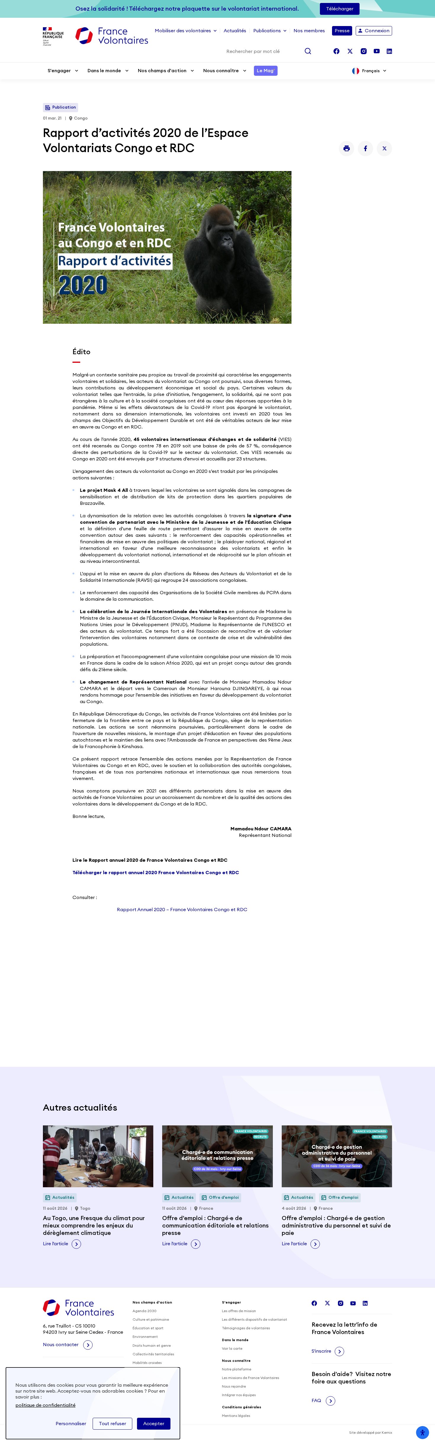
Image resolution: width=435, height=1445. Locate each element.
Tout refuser (112, 1423)
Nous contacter (61, 1344)
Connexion (377, 30)
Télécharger (339, 9)
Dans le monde (104, 70)
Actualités (235, 30)
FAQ (317, 1400)
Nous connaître (221, 70)
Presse (342, 30)
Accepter (153, 1423)
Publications (267, 30)
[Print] (346, 148)
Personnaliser (71, 1423)
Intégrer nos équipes (239, 1395)
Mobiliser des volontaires (183, 30)
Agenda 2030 (145, 1311)
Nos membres (309, 30)
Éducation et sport (148, 1328)
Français (371, 71)
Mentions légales (236, 1415)
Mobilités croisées (147, 1363)
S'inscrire (321, 1351)
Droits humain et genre (152, 1345)
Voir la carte (232, 1348)
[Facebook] (365, 148)
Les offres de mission (239, 1311)
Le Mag (266, 70)
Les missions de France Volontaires (250, 1378)
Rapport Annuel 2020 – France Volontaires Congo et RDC (182, 909)
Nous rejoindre (234, 1386)
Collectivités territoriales (153, 1354)
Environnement (145, 1336)
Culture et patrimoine (151, 1319)
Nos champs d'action (162, 70)
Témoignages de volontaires (246, 1328)
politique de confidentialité (45, 1405)
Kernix (387, 1432)
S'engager (59, 70)
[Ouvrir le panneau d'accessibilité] (422, 1432)
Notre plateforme (236, 1369)
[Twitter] (384, 148)
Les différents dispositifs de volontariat (254, 1319)
